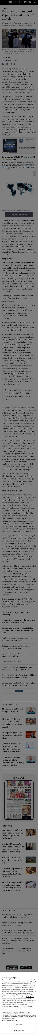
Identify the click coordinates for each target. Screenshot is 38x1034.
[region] (19, 1003)
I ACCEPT (19, 1025)
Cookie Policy (30, 997)
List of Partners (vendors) (9, 1020)
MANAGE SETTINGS (19, 1030)
